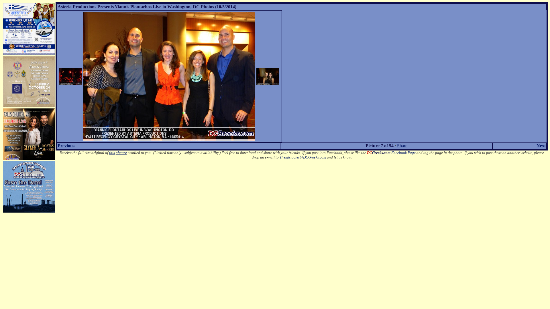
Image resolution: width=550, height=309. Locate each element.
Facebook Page (391, 152)
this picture (118, 152)
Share (402, 145)
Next (541, 145)
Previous (66, 145)
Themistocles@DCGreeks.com (303, 157)
